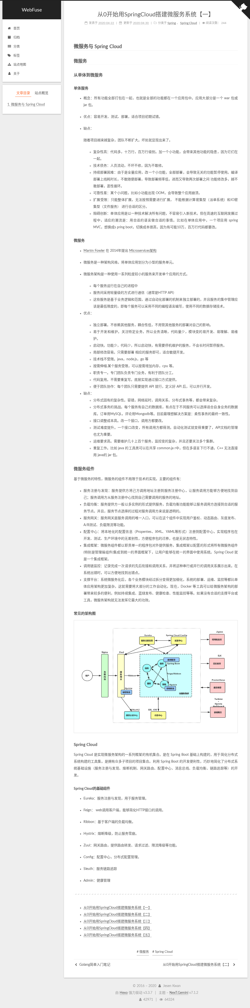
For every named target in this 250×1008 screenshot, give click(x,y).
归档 (16, 37)
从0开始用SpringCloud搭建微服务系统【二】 (117, 914)
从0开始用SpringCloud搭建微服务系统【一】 (117, 907)
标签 (16, 55)
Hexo (124, 993)
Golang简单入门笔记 (94, 964)
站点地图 (19, 64)
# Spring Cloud (162, 951)
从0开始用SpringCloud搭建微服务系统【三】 (117, 921)
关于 (16, 73)
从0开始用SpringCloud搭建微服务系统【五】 (117, 935)
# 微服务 (143, 951)
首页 (16, 28)
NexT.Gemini (178, 993)
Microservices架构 (142, 250)
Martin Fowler (94, 250)
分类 (16, 46)
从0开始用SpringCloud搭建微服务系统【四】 (117, 928)
